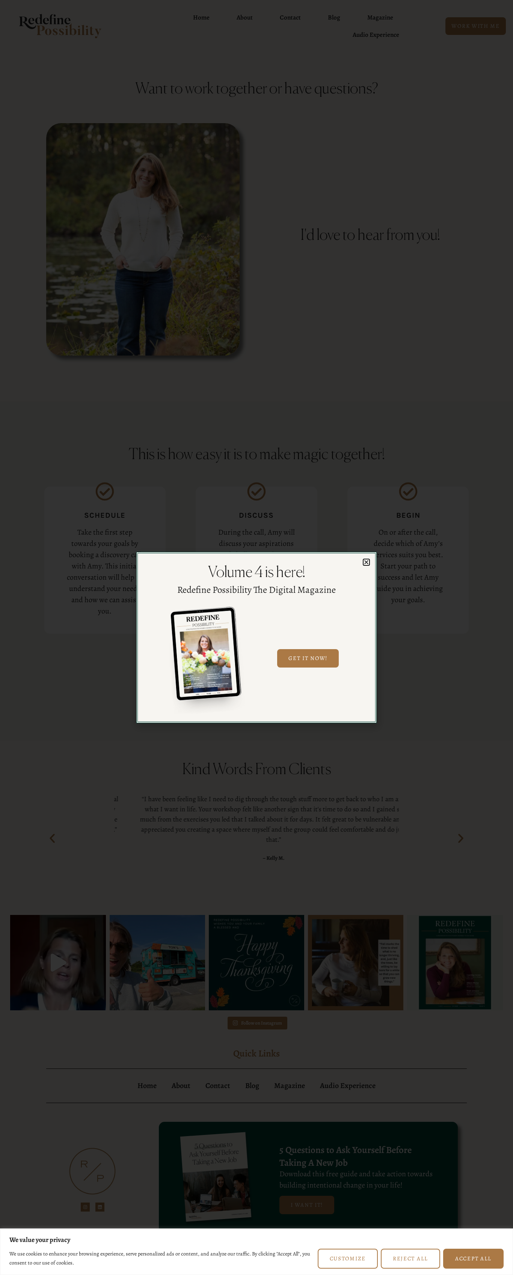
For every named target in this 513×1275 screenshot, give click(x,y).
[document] (256, 637)
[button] (366, 562)
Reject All (410, 1258)
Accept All (473, 1258)
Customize (348, 1258)
